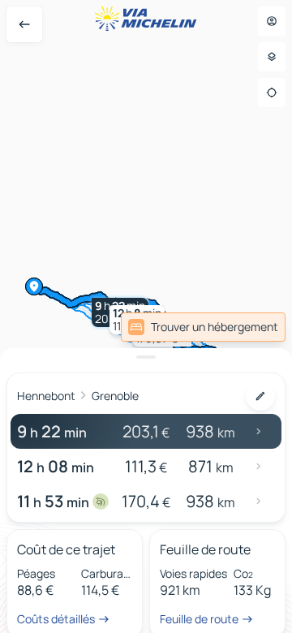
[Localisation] (272, 92)
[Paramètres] (272, 56)
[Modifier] (260, 396)
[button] (161, 332)
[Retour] (24, 24)
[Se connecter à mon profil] (272, 21)
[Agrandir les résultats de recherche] (146, 357)
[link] (250, 327)
